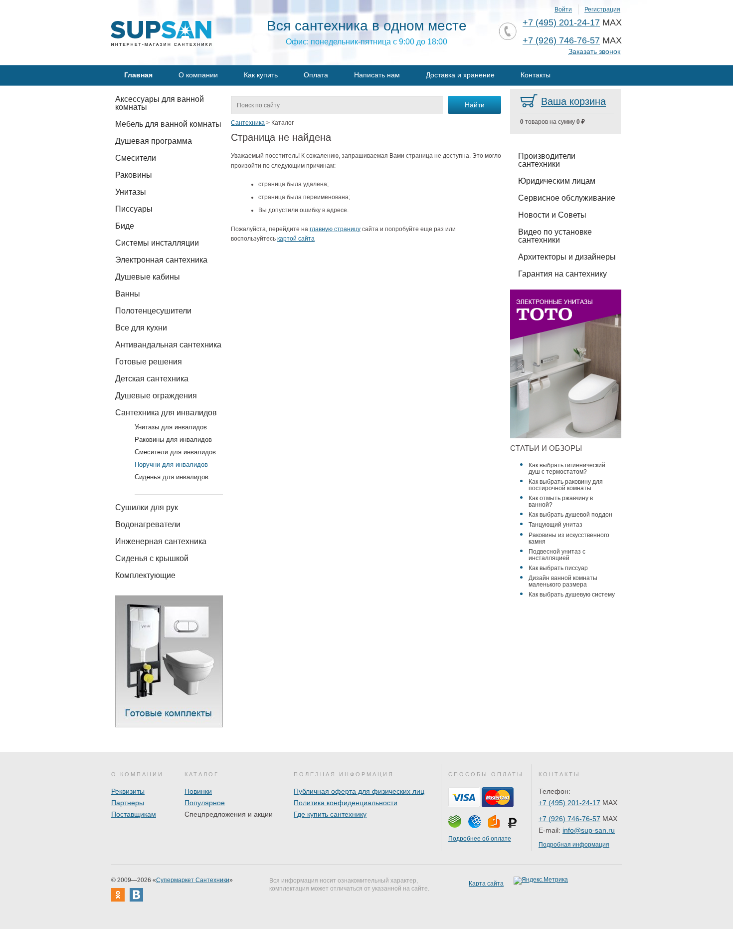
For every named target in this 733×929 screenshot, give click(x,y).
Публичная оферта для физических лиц (359, 791)
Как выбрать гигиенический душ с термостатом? (567, 468)
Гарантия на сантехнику (562, 274)
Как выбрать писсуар (558, 568)
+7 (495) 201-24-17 (561, 22)
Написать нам (377, 75)
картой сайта (296, 238)
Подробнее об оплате (479, 838)
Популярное (204, 803)
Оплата (316, 75)
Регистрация (602, 9)
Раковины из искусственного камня (569, 538)
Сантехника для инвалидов (166, 412)
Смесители (135, 158)
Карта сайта (486, 883)
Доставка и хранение (460, 75)
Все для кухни (141, 327)
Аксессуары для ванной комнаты (159, 103)
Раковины (133, 175)
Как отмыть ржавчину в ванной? (561, 501)
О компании (198, 75)
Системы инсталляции (157, 243)
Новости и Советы (552, 215)
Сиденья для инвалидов (171, 477)
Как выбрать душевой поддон (570, 514)
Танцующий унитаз (555, 524)
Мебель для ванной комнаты (168, 124)
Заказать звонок (594, 51)
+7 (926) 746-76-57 (561, 40)
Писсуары (134, 209)
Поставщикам (133, 814)
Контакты (535, 75)
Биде (124, 226)
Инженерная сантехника (160, 541)
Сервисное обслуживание (566, 198)
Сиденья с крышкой (151, 558)
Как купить (261, 75)
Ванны (127, 294)
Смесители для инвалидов (175, 452)
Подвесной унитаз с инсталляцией (557, 555)
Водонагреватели (148, 524)
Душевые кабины (147, 277)
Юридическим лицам (556, 181)
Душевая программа (153, 141)
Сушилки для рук (146, 507)
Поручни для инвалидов (171, 464)
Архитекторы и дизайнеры (567, 257)
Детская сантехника (151, 378)
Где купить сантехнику (330, 814)
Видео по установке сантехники (555, 236)
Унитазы (130, 192)
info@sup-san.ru (588, 830)
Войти (563, 9)
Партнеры (127, 803)
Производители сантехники (546, 160)
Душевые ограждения (156, 395)
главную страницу (335, 229)
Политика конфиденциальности (345, 803)
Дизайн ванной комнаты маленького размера (563, 581)
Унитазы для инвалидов (171, 427)
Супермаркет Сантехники (192, 880)
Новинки (198, 791)
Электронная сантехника (161, 260)
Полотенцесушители (153, 311)
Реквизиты (128, 791)
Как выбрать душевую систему (572, 594)
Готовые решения (148, 361)
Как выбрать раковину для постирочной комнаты (566, 485)
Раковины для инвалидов (173, 439)
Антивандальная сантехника (168, 344)
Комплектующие (145, 575)
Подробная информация (574, 844)
